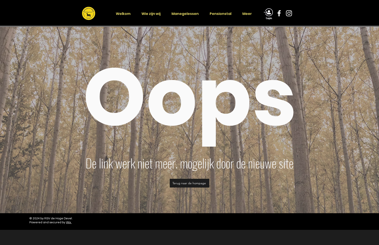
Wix (69, 222)
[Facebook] (279, 13)
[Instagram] (289, 13)
